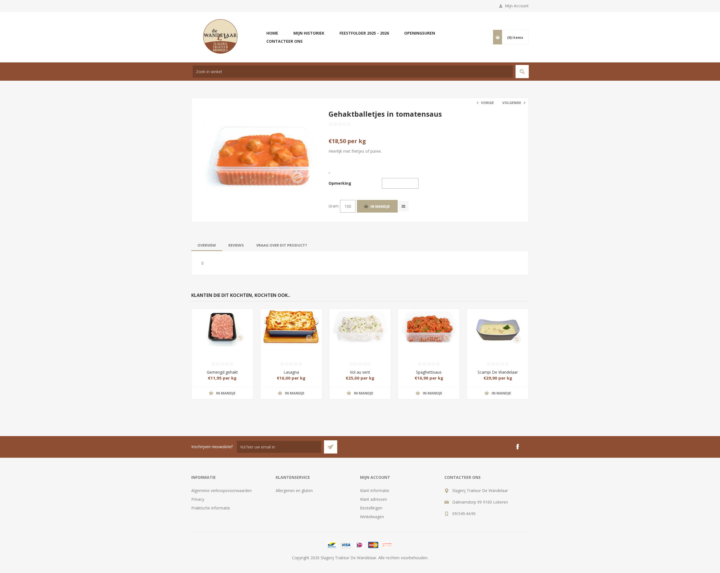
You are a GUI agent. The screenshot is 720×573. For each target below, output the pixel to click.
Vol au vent (360, 372)
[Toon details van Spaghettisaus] (429, 324)
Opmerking (339, 183)
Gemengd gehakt (222, 372)
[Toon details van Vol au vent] (360, 324)
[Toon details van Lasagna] (291, 324)
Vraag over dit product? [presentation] (281, 245)
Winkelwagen (372, 516)
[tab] (206, 245)
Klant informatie (374, 490)
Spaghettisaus (429, 372)
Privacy (197, 499)
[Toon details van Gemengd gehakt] (222, 324)
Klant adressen (373, 499)
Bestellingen (371, 508)
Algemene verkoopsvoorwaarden (221, 490)
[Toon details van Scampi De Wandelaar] (497, 324)
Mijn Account (517, 5)
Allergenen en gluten (294, 490)
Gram (333, 206)
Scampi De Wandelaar (498, 372)
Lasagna (291, 372)
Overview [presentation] (206, 245)
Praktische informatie (210, 508)
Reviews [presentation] (236, 245)
